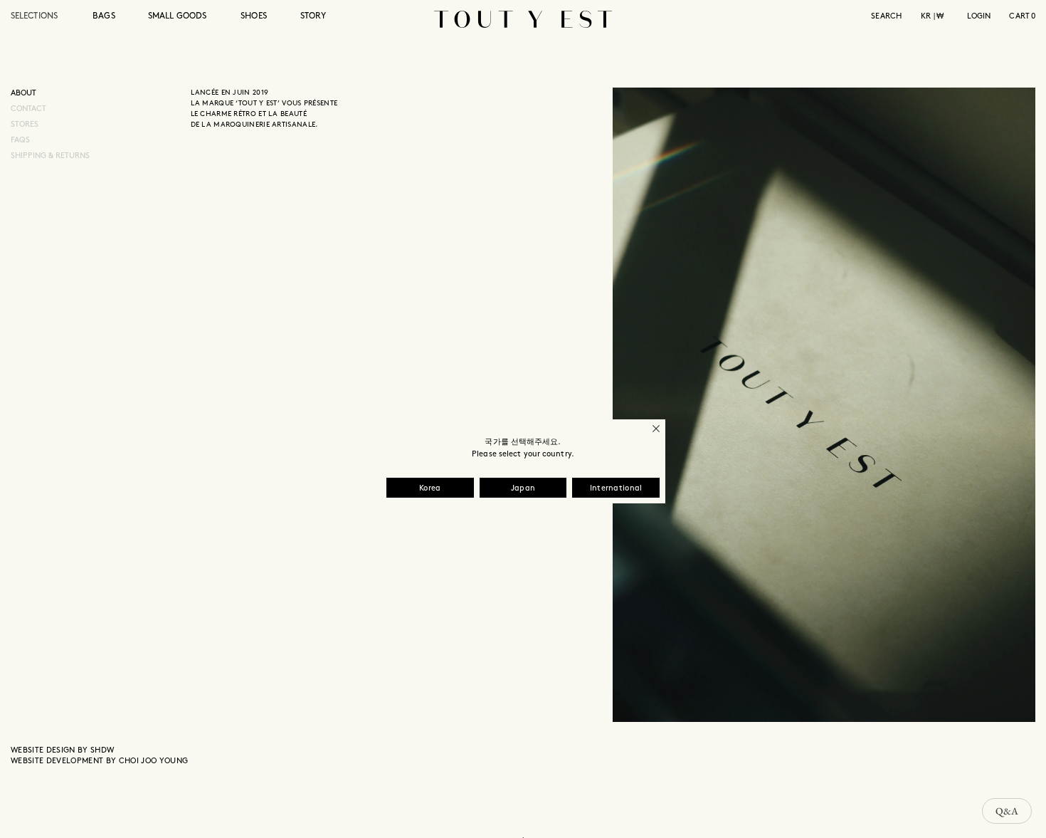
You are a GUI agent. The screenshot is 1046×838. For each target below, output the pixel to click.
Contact (28, 108)
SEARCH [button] (886, 16)
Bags (104, 16)
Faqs (20, 140)
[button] (44, 24)
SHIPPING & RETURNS (50, 155)
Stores (24, 124)
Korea (430, 488)
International (616, 488)
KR (926, 16)
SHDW (102, 750)
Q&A (1006, 811)
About (23, 93)
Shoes (254, 16)
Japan (523, 488)
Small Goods (177, 16)
